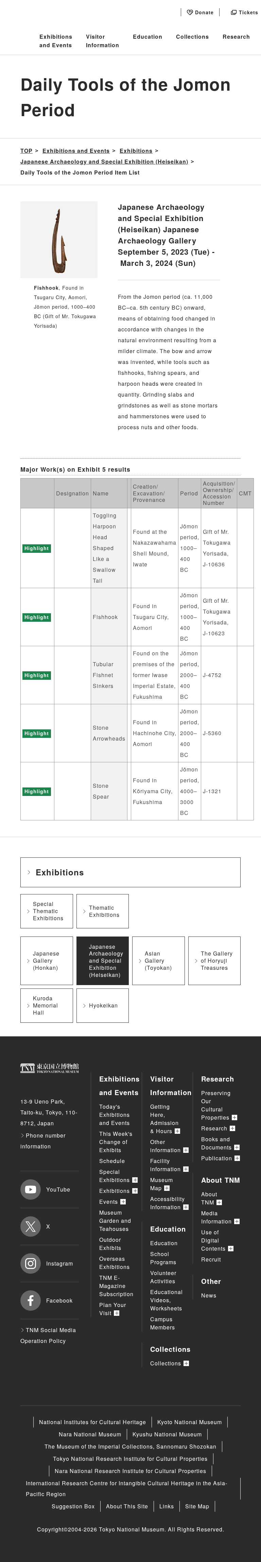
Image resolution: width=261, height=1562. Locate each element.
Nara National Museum (90, 1434)
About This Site (127, 1506)
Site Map (197, 1506)
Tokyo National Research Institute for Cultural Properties (130, 1459)
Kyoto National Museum (189, 1422)
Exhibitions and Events (55, 41)
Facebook (59, 1300)
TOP (26, 151)
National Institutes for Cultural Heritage (92, 1422)
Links (166, 1506)
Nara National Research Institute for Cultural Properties (130, 1471)
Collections (192, 36)
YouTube (58, 1189)
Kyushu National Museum (167, 1434)
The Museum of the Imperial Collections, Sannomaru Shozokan (130, 1446)
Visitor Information (102, 41)
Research (236, 36)
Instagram (59, 1263)
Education (147, 36)
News (208, 1295)
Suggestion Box (73, 1506)
